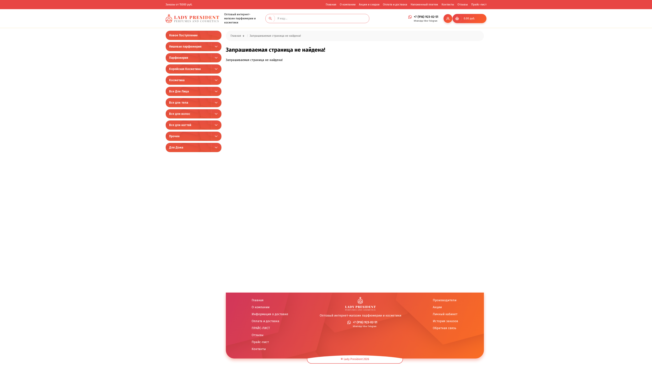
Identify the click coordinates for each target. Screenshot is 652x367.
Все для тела (178, 102)
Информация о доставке (270, 314)
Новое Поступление (183, 35)
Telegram (433, 21)
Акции (437, 307)
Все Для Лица (179, 91)
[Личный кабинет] (447, 18)
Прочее (174, 136)
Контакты (447, 4)
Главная (331, 4)
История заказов (445, 321)
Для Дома (176, 147)
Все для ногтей (180, 125)
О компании (348, 4)
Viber (426, 21)
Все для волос (179, 114)
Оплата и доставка (395, 4)
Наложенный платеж (424, 4)
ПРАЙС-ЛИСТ (261, 328)
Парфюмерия (178, 58)
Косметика (177, 80)
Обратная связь (444, 328)
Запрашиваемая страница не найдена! (275, 35)
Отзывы (462, 4)
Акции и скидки (369, 4)
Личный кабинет (445, 314)
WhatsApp (418, 21)
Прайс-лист (478, 4)
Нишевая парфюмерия (185, 46)
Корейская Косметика (185, 69)
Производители (444, 300)
